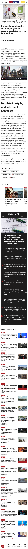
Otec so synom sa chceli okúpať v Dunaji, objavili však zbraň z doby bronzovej (13, 282)
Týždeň (23, 216)
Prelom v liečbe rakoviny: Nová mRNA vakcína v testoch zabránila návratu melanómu (15, 274)
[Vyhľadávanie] (3, 2)
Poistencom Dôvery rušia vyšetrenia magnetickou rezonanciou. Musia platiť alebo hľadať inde (15, 250)
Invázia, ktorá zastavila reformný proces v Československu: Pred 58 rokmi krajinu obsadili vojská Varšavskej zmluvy (9, 492)
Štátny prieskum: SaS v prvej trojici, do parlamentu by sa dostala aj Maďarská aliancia (15, 266)
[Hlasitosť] (21, 78)
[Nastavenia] (23, 78)
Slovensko (8, 187)
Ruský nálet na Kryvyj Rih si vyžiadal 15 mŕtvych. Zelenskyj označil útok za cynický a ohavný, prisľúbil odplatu (9, 409)
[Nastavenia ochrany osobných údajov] (2, 546)
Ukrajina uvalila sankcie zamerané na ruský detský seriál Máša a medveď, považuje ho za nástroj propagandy (9, 450)
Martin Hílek (11, 40)
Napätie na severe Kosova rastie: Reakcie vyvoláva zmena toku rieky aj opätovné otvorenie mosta (15, 258)
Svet (26, 187)
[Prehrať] (3, 78)
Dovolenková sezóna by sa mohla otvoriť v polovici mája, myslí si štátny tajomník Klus (13, 202)
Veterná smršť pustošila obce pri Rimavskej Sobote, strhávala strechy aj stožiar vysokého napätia (15, 309)
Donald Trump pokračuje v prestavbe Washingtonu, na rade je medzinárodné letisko (8, 368)
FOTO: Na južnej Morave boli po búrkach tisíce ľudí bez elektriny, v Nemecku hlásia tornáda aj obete (9, 471)
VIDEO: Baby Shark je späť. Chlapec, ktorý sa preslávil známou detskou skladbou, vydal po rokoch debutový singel (8, 524)
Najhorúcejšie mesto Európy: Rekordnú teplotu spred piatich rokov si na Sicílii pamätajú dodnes (9, 377)
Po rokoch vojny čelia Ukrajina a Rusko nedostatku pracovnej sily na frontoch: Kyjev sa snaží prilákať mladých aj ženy (9, 346)
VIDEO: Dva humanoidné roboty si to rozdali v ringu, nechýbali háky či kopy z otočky (9, 431)
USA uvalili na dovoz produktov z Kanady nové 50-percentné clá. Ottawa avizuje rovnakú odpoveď (9, 388)
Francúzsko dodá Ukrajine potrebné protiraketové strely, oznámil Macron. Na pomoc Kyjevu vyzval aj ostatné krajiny (8, 357)
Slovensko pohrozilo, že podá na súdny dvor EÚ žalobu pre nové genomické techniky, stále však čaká (15, 301)
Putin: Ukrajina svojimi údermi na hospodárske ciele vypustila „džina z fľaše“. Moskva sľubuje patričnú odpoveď (14, 318)
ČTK (4, 40)
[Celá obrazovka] (25, 78)
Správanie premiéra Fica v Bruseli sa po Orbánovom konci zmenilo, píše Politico (9, 535)
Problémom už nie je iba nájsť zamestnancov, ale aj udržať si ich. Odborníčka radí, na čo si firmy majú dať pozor (15, 291)
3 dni (14, 216)
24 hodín (4, 216)
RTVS (6, 40)
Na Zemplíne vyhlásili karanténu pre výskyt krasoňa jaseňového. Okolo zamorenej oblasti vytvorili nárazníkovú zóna (14, 239)
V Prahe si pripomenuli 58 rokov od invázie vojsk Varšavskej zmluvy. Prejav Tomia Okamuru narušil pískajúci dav (8, 420)
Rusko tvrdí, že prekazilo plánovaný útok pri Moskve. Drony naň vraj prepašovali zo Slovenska (8, 440)
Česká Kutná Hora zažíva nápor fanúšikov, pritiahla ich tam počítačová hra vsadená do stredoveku (9, 503)
